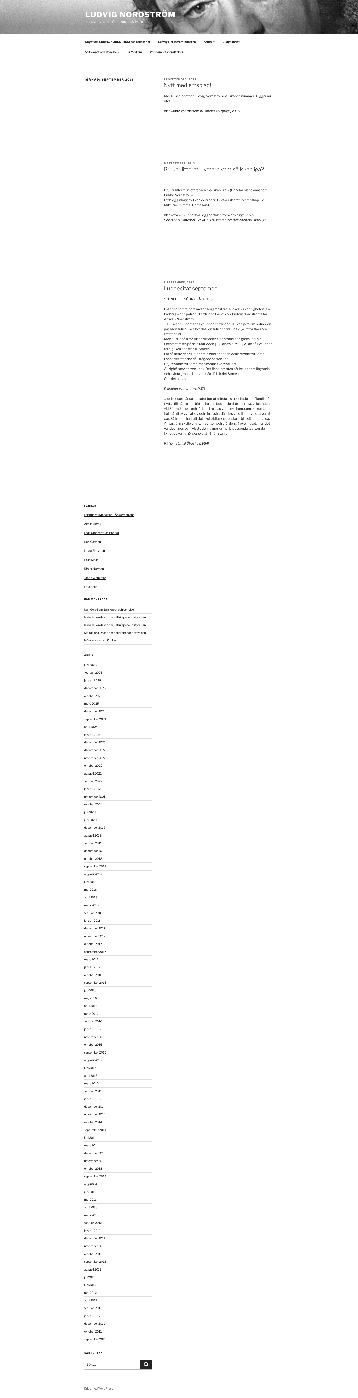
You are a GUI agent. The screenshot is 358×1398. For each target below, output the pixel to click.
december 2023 (95, 742)
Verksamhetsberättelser (166, 52)
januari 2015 (92, 1099)
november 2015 (94, 1037)
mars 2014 (91, 1145)
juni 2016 (90, 990)
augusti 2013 (93, 1184)
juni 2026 (90, 665)
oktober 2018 (93, 858)
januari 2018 (92, 920)
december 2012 (94, 1238)
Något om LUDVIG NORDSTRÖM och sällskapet (117, 42)
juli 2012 (89, 1277)
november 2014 (94, 1114)
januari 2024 (92, 734)
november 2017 (94, 936)
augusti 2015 (93, 1060)
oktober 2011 (93, 1331)
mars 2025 (91, 703)
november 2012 (94, 1246)
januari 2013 (92, 1230)
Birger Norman (94, 568)
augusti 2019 (93, 835)
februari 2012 (93, 1308)
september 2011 (95, 1339)
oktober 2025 (93, 696)
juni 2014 (90, 1137)
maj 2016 (90, 998)
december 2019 (94, 827)
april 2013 (90, 1207)
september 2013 (95, 1176)
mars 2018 (91, 905)
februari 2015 (93, 1091)
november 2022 (94, 758)
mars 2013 (91, 1215)
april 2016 (90, 1006)
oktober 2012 (93, 1254)
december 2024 (95, 711)
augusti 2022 (93, 773)
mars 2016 (91, 1013)
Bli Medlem (134, 52)
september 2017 (95, 951)
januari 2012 (92, 1316)
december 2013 (94, 1153)
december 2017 (94, 928)
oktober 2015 (93, 1044)
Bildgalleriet (231, 42)
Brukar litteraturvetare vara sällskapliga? (214, 169)
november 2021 (94, 796)
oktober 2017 (93, 944)
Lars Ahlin (90, 586)
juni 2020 (90, 820)
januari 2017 (92, 967)
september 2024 (95, 719)
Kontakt (209, 42)
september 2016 (95, 982)
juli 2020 (90, 812)
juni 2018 (90, 882)
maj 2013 (90, 1199)
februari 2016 (93, 1021)
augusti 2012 (92, 1269)
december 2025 (95, 688)
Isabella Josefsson (96, 617)
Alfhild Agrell (92, 523)
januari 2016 (92, 1029)
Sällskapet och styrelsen (102, 52)
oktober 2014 (93, 1122)
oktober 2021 (93, 804)
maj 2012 (90, 1292)
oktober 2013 (93, 1168)
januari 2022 (92, 789)
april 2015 (90, 1075)
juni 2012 (90, 1284)
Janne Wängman (95, 578)
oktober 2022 (93, 765)
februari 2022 (93, 781)
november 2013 (94, 1161)
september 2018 (95, 866)
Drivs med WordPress (98, 1388)
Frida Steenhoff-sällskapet (101, 533)
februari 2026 (93, 672)
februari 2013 (93, 1223)
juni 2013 (90, 1192)
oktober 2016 (93, 975)
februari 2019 (93, 843)
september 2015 (95, 1052)
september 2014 (95, 1130)
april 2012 (90, 1300)
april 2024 (91, 727)
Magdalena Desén (96, 632)
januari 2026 (92, 680)
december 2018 (94, 850)
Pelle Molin (91, 559)
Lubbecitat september (192, 288)
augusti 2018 (93, 874)
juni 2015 (90, 1067)
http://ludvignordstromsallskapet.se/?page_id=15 (202, 111)
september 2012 (95, 1261)
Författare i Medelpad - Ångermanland (109, 515)
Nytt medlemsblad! (187, 85)
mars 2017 (91, 959)
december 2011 (94, 1323)
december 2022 (94, 750)
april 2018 (90, 897)
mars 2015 (91, 1083)
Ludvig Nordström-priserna (177, 42)
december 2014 (94, 1106)
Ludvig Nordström (130, 14)
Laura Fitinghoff (94, 550)
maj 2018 (90, 889)
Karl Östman (92, 541)
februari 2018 (93, 913)
